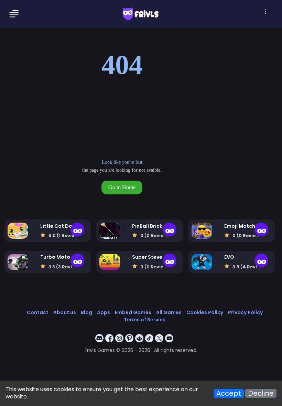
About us (64, 312)
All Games (169, 312)
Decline (261, 393)
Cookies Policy (204, 312)
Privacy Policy (245, 312)
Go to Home (121, 187)
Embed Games (133, 312)
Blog (86, 312)
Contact (37, 312)
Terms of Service (145, 319)
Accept (228, 393)
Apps (103, 312)
